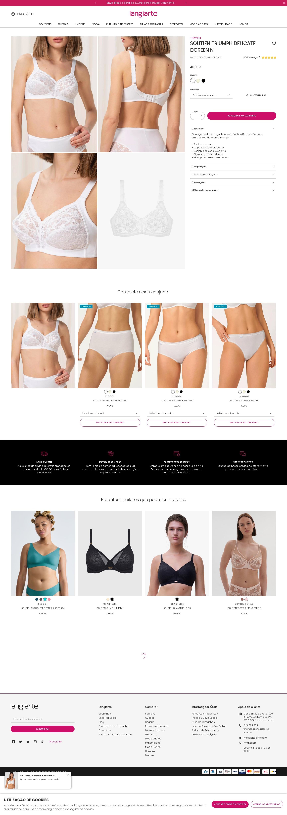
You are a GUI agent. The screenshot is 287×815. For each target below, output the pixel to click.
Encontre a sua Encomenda (115, 734)
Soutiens (150, 713)
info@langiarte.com (255, 737)
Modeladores (153, 738)
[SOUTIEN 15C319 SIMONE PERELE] (244, 553)
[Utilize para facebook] (13, 741)
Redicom (62, 771)
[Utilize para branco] (192, 80)
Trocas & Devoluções (204, 717)
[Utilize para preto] (203, 80)
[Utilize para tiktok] (42, 741)
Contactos (105, 730)
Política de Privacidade (205, 730)
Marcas (149, 755)
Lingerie (149, 722)
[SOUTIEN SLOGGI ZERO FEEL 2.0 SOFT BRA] (43, 553)
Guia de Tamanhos (203, 722)
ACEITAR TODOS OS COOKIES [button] (230, 804)
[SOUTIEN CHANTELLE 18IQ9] (177, 553)
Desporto (150, 734)
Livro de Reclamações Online (209, 726)
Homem (150, 751)
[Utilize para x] (20, 741)
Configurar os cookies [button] (79, 809)
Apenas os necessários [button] (266, 804)
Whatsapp (249, 742)
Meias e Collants (155, 730)
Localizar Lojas (107, 717)
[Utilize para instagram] (35, 741)
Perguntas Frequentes (205, 713)
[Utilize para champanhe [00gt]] (198, 80)
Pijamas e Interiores (156, 726)
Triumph (195, 37)
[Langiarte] (143, 14)
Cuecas (149, 717)
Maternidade (152, 742)
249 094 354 (250, 725)
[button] (274, 43)
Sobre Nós (105, 713)
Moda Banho (153, 747)
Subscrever (42, 728)
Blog (101, 722)
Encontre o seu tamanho (113, 726)
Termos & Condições (204, 734)
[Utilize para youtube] (28, 741)
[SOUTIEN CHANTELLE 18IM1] (110, 553)
